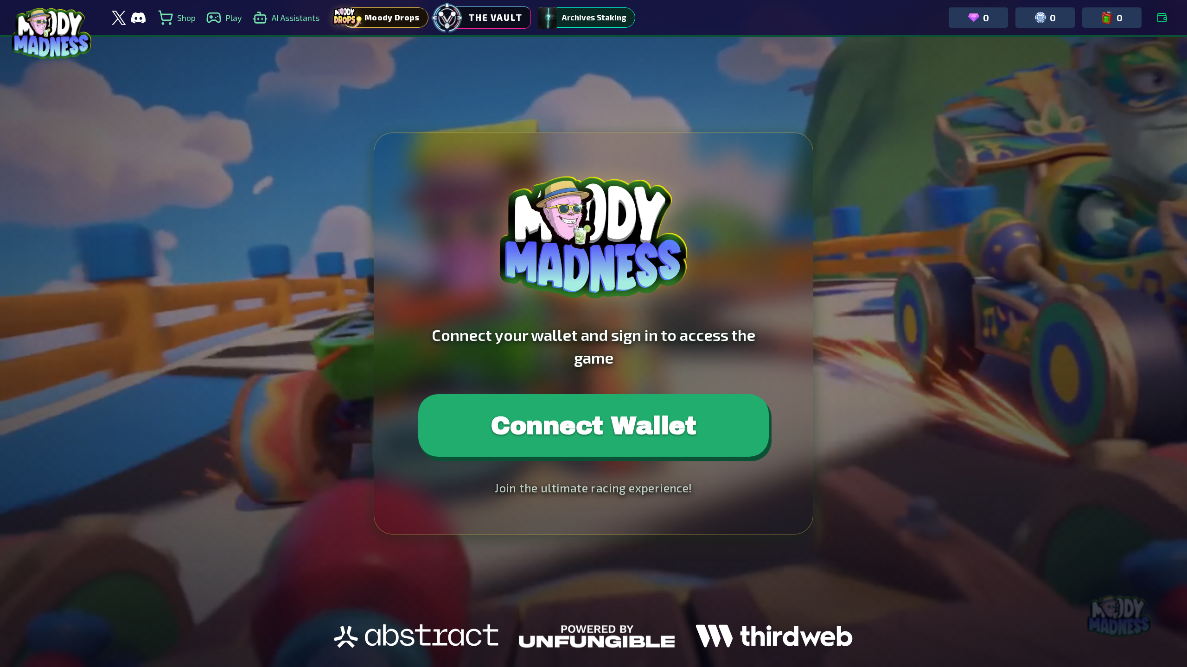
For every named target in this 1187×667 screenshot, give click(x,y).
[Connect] (1162, 17)
